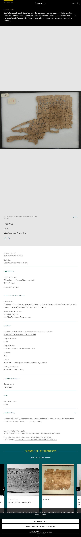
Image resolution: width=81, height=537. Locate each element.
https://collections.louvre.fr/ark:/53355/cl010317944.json (36, 440)
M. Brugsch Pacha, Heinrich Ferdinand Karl (20, 334)
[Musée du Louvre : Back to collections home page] (40, 3)
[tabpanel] (40, 488)
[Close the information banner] (75, 15)
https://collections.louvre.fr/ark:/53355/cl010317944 (31, 437)
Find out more (40, 515)
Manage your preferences (40, 532)
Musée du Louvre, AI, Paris (13, 370)
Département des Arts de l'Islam (15, 263)
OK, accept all (40, 521)
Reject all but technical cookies (40, 527)
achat (6, 404)
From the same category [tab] (41, 458)
